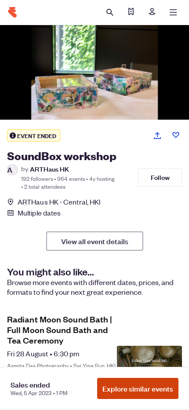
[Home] (12, 12)
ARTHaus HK (49, 169)
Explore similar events (137, 388)
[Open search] (110, 12)
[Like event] (176, 135)
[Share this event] (157, 135)
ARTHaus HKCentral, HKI (59, 201)
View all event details (94, 241)
